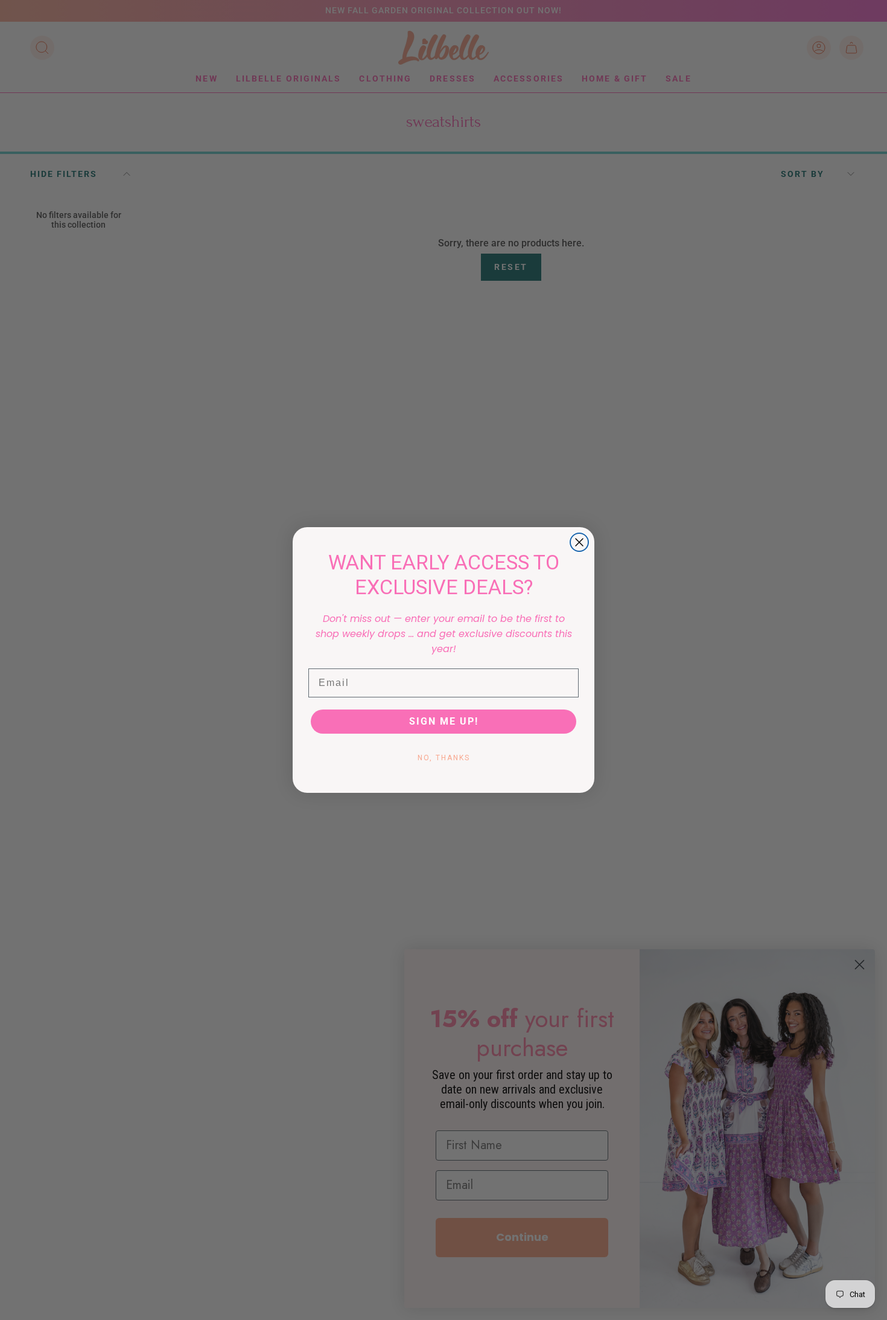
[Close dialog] (579, 542)
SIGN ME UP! (443, 721)
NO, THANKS (444, 758)
